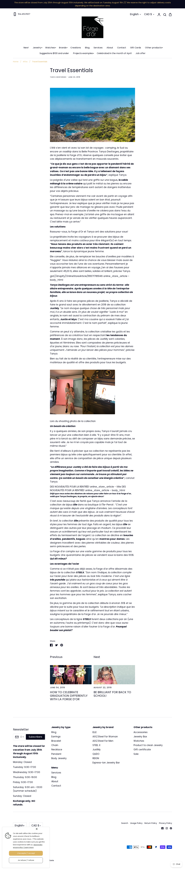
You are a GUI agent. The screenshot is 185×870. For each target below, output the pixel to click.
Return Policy (151, 823)
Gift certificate (142, 749)
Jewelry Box (140, 736)
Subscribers (35, 736)
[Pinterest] (170, 828)
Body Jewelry (59, 758)
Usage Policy (136, 823)
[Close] (42, 829)
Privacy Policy (165, 823)
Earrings (56, 736)
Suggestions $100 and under (54, 53)
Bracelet (56, 740)
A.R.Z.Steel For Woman (105, 736)
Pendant (56, 754)
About (110, 47)
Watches (50, 47)
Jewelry (37, 47)
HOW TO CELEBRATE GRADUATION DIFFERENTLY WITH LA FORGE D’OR (68, 695)
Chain (54, 745)
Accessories (140, 732)
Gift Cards (135, 47)
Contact (121, 47)
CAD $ (148, 14)
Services (98, 47)
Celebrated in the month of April (114, 53)
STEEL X (96, 745)
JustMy (96, 749)
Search (124, 823)
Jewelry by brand (102, 727)
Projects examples (83, 53)
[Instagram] (166, 828)
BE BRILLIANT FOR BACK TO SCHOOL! (112, 694)
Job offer (140, 53)
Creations (75, 47)
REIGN (95, 758)
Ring (53, 732)
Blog (87, 47)
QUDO (95, 754)
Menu (54, 767)
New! (26, 47)
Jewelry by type (60, 727)
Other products (153, 47)
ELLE (94, 732)
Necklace (56, 749)
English (134, 14)
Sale (136, 754)
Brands (62, 47)
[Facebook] (161, 828)
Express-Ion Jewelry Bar (106, 762)
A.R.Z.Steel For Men (102, 740)
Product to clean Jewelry (148, 745)
